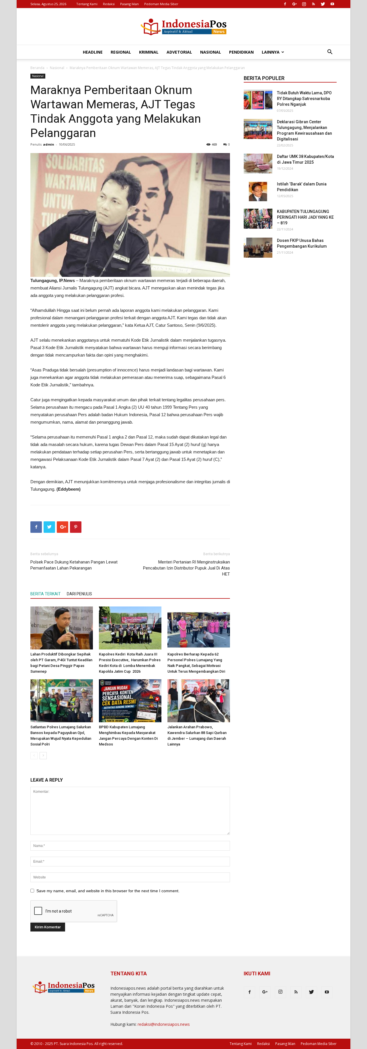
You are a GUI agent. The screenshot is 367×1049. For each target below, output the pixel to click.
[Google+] (294, 4)
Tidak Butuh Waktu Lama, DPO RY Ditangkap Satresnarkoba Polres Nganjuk (304, 99)
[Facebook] (285, 4)
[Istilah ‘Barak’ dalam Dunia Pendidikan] (258, 191)
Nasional (210, 52)
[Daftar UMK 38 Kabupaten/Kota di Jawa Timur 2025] (258, 164)
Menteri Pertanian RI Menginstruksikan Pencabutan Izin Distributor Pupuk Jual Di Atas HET (186, 568)
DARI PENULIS (79, 594)
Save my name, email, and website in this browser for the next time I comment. (107, 890)
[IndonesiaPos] (183, 27)
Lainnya (271, 52)
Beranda (37, 67)
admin (48, 144)
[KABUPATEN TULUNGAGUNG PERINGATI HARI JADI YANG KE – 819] (258, 219)
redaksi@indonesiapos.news (164, 1024)
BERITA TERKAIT (45, 594)
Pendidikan (241, 52)
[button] (330, 52)
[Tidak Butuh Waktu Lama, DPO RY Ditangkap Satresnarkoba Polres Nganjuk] (258, 100)
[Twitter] (323, 4)
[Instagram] (304, 4)
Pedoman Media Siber (161, 4)
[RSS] (313, 4)
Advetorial (179, 52)
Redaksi (109, 4)
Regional (121, 52)
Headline (93, 52)
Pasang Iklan (129, 4)
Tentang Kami (86, 4)
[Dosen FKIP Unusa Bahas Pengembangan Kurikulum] (258, 248)
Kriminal (149, 52)
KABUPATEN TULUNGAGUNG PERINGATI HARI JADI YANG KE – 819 (305, 217)
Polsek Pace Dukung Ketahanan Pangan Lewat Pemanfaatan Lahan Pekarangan (74, 565)
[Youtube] (332, 4)
